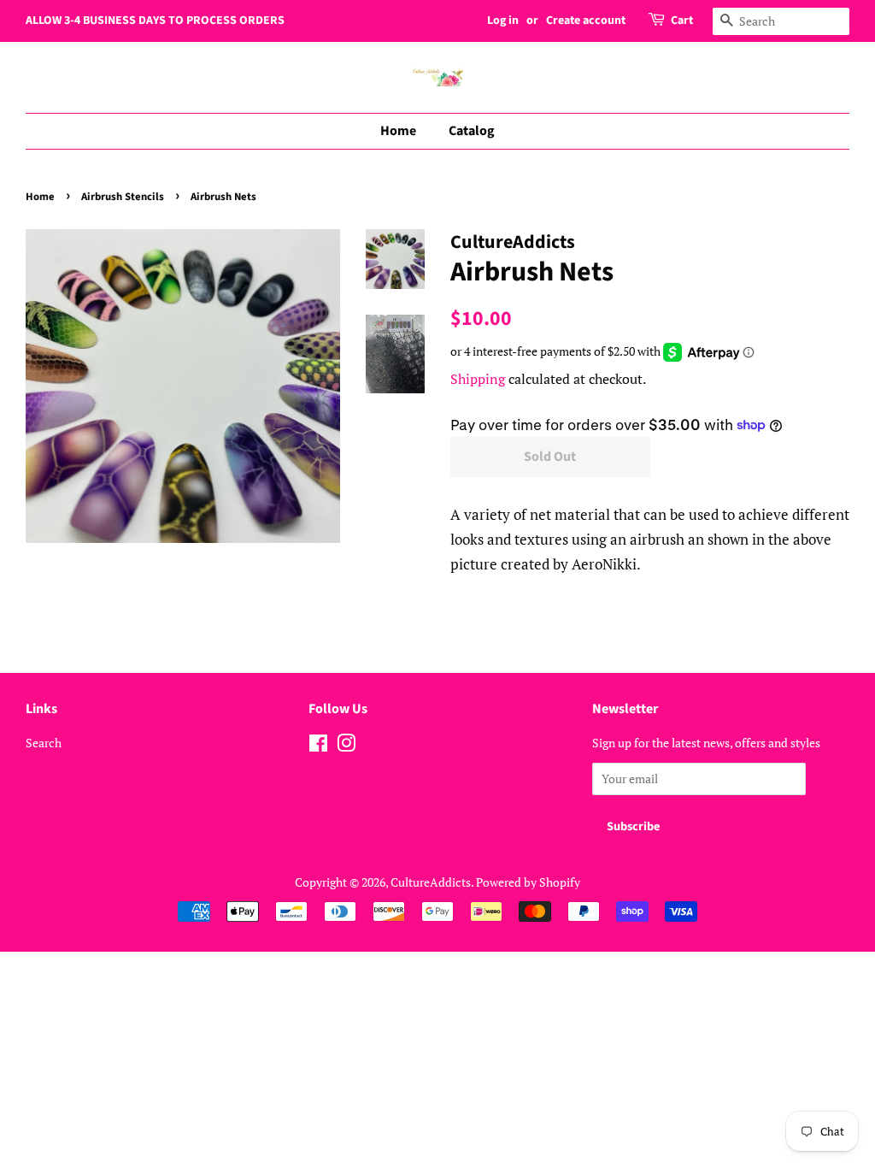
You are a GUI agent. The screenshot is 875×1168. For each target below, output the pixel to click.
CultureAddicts (431, 882)
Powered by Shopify (528, 882)
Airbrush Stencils (122, 196)
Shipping (477, 378)
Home (398, 130)
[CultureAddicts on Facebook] (318, 746)
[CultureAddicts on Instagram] (346, 746)
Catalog (472, 130)
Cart (682, 20)
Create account (585, 20)
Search (44, 742)
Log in (503, 20)
